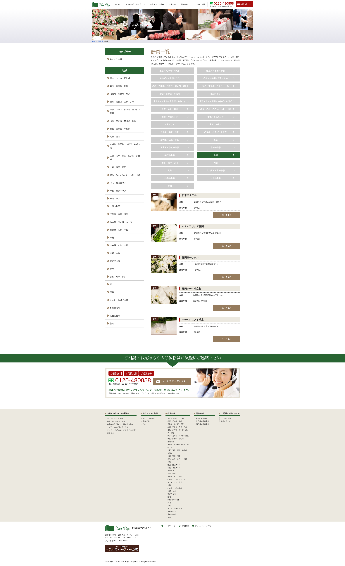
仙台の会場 (216, 178)
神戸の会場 (170, 155)
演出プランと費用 (157, 4)
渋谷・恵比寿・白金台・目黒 (215, 86)
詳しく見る (226, 215)
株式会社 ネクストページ (142, 528)
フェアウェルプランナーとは (117, 427)
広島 (170, 170)
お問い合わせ (245, 4)
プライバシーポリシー (204, 526)
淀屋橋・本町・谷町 (170, 132)
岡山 (216, 163)
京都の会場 (216, 147)
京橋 (216, 140)
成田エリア (170, 124)
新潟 (170, 186)
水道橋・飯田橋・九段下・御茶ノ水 (169, 101)
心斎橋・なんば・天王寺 (215, 132)
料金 (144, 424)
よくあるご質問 (199, 4)
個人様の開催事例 (202, 424)
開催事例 (184, 4)
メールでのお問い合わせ (175, 381)
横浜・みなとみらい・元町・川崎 (215, 109)
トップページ (169, 526)
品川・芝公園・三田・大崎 (215, 78)
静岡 (216, 155)
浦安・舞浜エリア (170, 117)
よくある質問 (226, 418)
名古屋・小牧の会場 (170, 147)
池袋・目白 (216, 94)
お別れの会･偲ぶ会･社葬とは (119, 413)
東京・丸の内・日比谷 (170, 71)
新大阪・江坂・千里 (170, 140)
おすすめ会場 (116, 59)
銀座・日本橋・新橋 (215, 71)
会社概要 (185, 526)
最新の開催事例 (201, 418)
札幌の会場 (170, 178)
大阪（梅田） (216, 124)
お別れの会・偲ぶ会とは (135, 4)
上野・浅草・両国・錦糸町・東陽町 (215, 101)
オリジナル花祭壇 (149, 418)
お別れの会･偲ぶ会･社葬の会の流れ (120, 424)
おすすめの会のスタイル (116, 421)
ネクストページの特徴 (115, 418)
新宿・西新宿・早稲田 (170, 94)
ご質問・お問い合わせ (230, 413)
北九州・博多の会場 (215, 170)
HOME (118, 4)
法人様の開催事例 (202, 421)
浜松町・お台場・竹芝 (170, 78)
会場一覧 (172, 4)
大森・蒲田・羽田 (170, 109)
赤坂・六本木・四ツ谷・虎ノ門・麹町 (169, 86)
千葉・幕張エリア (216, 117)
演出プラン (147, 421)
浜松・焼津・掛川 (170, 163)
